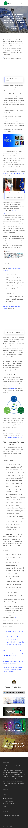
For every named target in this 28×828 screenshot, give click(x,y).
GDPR (4, 806)
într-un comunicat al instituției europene (13, 173)
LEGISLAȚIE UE (9, 11)
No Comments (14, 28)
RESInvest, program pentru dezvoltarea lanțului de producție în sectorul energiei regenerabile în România (13, 653)
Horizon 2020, (12, 388)
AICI (15, 617)
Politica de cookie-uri (8, 801)
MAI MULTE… (6, 789)
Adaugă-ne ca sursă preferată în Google (15, 692)
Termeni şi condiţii (8, 798)
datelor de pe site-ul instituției (14, 437)
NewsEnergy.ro (7, 766)
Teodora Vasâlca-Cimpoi (12, 26)
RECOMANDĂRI (18, 11)
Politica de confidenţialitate (10, 804)
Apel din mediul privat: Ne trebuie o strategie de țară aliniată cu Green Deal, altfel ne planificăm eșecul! (13, 661)
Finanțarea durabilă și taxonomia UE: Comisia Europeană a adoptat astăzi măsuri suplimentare (12, 669)
